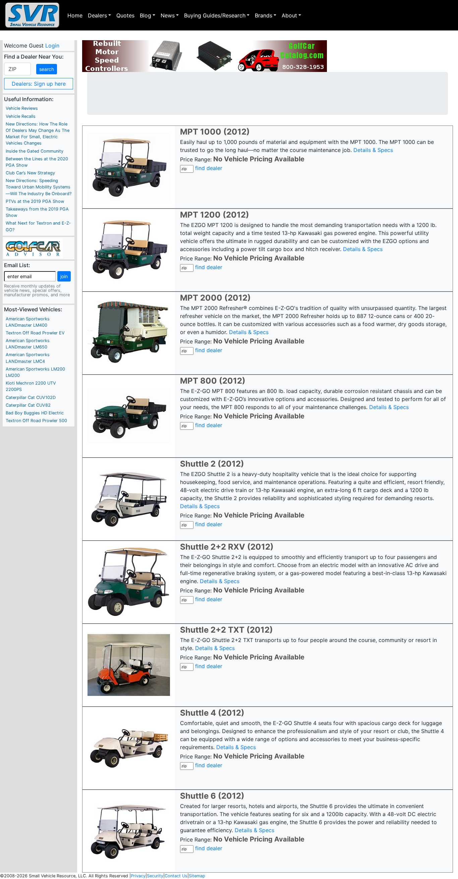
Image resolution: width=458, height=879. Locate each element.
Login (52, 45)
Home (74, 15)
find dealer (208, 168)
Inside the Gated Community (34, 151)
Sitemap (197, 875)
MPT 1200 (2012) (214, 215)
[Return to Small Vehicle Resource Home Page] (32, 15)
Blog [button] (145, 15)
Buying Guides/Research (214, 15)
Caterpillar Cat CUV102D (31, 397)
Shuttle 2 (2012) (212, 464)
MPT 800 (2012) (212, 381)
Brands (263, 15)
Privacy (138, 875)
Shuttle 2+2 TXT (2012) (226, 630)
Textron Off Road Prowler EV (35, 332)
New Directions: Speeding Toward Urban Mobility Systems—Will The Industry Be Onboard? (38, 187)
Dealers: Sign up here (39, 83)
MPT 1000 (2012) (215, 132)
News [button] (168, 15)
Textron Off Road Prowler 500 (36, 420)
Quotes (125, 15)
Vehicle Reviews (22, 108)
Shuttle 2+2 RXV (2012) (227, 547)
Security (155, 875)
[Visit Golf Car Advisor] (33, 247)
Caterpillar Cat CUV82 (28, 405)
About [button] (289, 15)
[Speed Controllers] (204, 56)
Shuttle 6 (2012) (212, 796)
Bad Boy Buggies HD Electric (35, 412)
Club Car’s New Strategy (30, 172)
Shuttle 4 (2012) (212, 713)
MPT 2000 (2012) (215, 298)
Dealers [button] (97, 15)
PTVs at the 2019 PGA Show (35, 201)
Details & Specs (373, 150)
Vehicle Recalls (21, 116)
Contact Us (176, 875)
